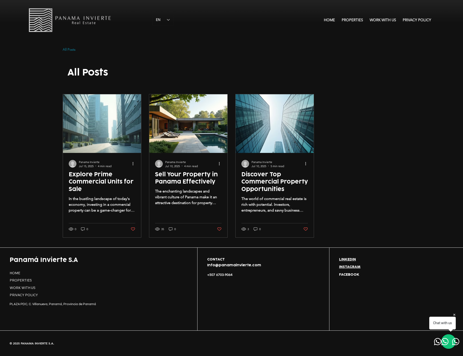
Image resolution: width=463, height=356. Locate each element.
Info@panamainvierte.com (234, 265)
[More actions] (134, 164)
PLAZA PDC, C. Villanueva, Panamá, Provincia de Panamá (53, 304)
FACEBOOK (349, 274)
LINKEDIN (347, 259)
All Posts (69, 49)
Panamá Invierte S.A (44, 260)
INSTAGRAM (350, 267)
